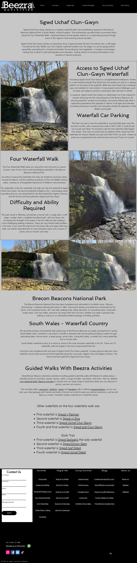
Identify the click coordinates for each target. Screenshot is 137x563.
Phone (4, 494)
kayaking (73, 389)
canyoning (43, 389)
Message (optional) (8, 502)
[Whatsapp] (29, 546)
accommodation (98, 389)
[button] (55, 6)
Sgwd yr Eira (71, 418)
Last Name (5, 481)
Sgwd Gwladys (68, 440)
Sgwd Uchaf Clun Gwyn (75, 423)
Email (4, 488)
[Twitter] (18, 552)
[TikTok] (22, 552)
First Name (5, 475)
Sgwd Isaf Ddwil (70, 448)
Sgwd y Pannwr (68, 414)
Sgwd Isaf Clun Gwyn (88, 427)
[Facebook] (13, 552)
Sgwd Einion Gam (75, 444)
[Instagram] (8, 552)
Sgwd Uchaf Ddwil (73, 452)
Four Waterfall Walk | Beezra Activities (37, 381)
